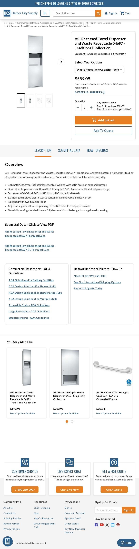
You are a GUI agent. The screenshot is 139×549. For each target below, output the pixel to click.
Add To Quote (103, 131)
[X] (107, 524)
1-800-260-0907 (25, 489)
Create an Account (75, 513)
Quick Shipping (42, 507)
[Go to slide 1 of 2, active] (67, 421)
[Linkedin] (112, 524)
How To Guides (97, 150)
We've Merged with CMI (44, 525)
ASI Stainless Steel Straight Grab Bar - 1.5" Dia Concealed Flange (112, 396)
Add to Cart (105, 120)
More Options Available (22, 413)
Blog (36, 513)
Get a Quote (114, 489)
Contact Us (9, 513)
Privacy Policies (11, 528)
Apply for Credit (73, 518)
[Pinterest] (118, 524)
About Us (8, 507)
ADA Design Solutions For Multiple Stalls (33, 298)
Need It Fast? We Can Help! (90, 275)
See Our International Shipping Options (97, 282)
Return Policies (11, 523)
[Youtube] (102, 524)
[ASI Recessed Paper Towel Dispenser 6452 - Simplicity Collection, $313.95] (70, 367)
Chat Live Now (69, 489)
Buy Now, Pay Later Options (75, 530)
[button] (61, 62)
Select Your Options (89, 62)
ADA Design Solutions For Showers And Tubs (35, 292)
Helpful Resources (43, 518)
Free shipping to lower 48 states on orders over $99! (69, 3)
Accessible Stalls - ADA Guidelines (29, 305)
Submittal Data (69, 150)
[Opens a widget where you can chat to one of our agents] (126, 543)
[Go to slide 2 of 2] (72, 421)
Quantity (80, 101)
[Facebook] (96, 524)
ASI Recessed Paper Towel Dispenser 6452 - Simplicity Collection (69, 396)
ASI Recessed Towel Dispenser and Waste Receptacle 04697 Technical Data (29, 233)
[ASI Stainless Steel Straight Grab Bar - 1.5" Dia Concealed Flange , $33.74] (113, 367)
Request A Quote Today (88, 288)
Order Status (72, 523)
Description (43, 150)
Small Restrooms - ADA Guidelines (29, 317)
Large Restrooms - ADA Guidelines (29, 311)
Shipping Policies (12, 518)
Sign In (68, 507)
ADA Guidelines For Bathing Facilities (31, 280)
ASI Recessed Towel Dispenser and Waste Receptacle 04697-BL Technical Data (29, 247)
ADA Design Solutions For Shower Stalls (32, 286)
